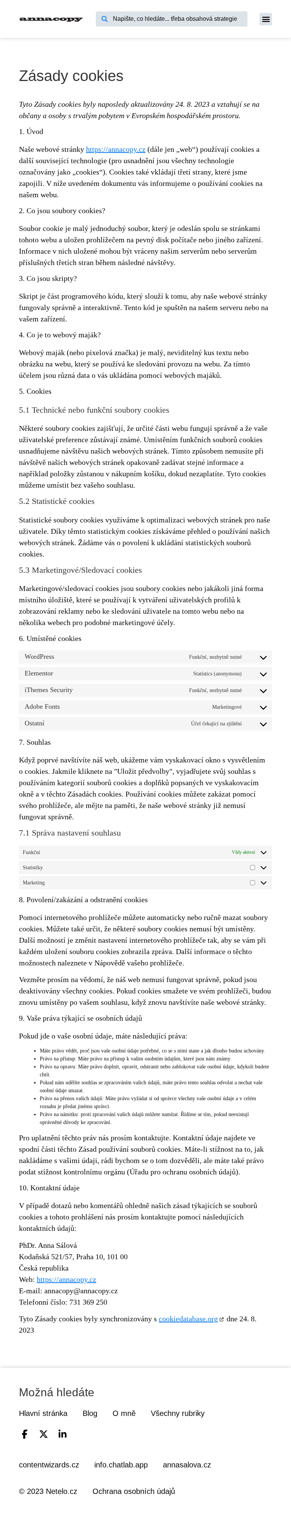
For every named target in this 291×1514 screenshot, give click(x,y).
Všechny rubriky (178, 1413)
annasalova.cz (187, 1465)
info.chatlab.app (121, 1465)
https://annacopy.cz (116, 149)
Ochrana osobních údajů (133, 1491)
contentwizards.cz (49, 1465)
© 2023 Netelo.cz (48, 1491)
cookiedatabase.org (188, 1318)
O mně (124, 1413)
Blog (90, 1413)
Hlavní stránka (43, 1413)
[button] (266, 19)
